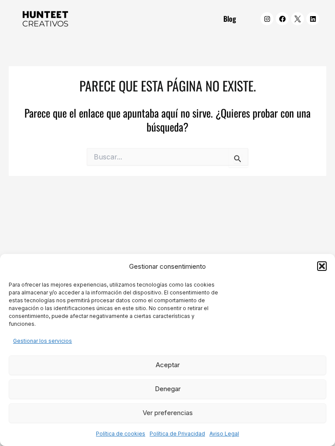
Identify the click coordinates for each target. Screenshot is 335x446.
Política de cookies (120, 433)
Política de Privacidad (177, 433)
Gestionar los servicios (42, 341)
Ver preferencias (168, 413)
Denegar (168, 389)
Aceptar (168, 365)
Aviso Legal (224, 433)
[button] (322, 266)
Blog (229, 18)
